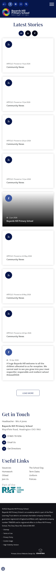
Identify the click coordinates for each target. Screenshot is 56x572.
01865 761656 (14, 436)
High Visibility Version (11, 545)
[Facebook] (10, 4)
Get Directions (14, 448)
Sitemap (6, 530)
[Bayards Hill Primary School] (14, 12)
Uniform (33, 475)
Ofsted (5, 475)
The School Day (36, 467)
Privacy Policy (8, 537)
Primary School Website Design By (23, 553)
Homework (7, 471)
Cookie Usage (8, 541)
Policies (32, 479)
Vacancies (6, 467)
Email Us (11, 442)
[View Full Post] (28, 211)
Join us (5, 479)
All (21, 33)
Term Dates (34, 471)
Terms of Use (8, 533)
